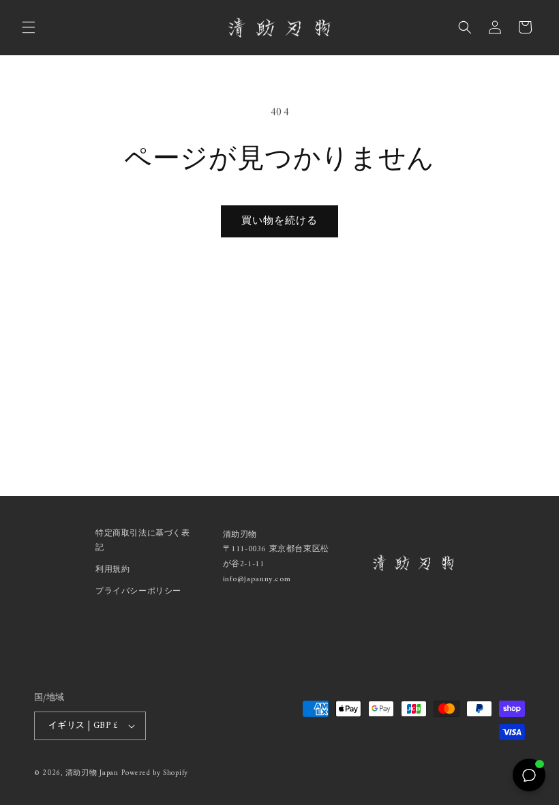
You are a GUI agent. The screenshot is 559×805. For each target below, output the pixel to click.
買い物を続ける (279, 221)
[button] (29, 27)
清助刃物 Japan (92, 773)
